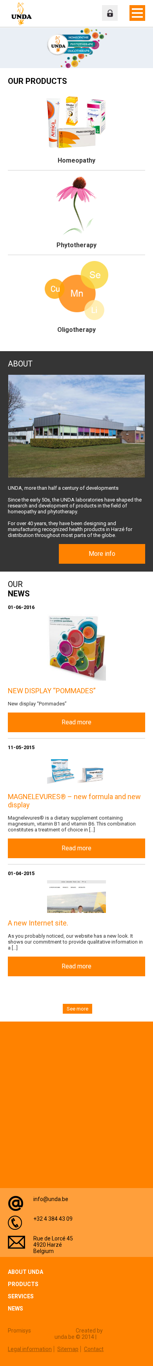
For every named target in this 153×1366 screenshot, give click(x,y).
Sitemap (67, 1349)
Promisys (19, 1330)
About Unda (25, 1272)
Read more (76, 722)
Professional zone (110, 13)
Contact (94, 1349)
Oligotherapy (76, 329)
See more (77, 1009)
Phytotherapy (76, 245)
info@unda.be (50, 1199)
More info (102, 553)
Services (21, 1296)
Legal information (30, 1349)
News (15, 1308)
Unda (21, 14)
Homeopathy (76, 160)
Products (23, 1284)
